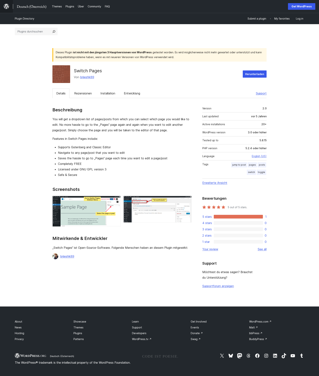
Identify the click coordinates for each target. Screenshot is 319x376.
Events (195, 327)
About (18, 321)
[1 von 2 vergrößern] (115, 201)
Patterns (78, 339)
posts (262, 164)
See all (262, 249)
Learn (135, 321)
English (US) (259, 156)
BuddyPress (258, 339)
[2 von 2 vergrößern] (186, 201)
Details (61, 93)
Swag (196, 339)
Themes (78, 327)
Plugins (77, 333)
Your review (210, 249)
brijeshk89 (87, 77)
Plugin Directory (24, 18)
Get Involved (199, 321)
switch (251, 172)
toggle (261, 172)
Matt (253, 327)
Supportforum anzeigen (218, 286)
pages (252, 164)
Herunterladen (254, 74)
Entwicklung (132, 93)
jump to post (239, 164)
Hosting (19, 333)
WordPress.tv (142, 339)
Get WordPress (301, 6)
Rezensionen (83, 93)
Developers (139, 333)
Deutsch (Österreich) (62, 356)
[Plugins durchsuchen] (54, 31)
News (18, 327)
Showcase (79, 321)
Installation (107, 93)
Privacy (19, 339)
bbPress (256, 333)
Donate (197, 333)
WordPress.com (260, 321)
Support (261, 93)
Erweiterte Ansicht (214, 183)
